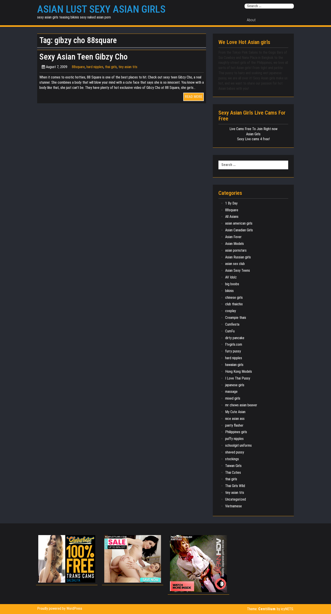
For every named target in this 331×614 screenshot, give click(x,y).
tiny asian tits (127, 67)
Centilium (267, 609)
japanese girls (234, 385)
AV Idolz (231, 277)
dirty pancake (234, 338)
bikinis (229, 291)
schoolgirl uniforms (238, 445)
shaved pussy (234, 452)
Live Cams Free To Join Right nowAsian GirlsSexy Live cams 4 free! (253, 134)
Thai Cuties (233, 472)
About (251, 20)
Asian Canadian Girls (239, 230)
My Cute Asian (235, 412)
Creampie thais (235, 317)
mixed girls (232, 398)
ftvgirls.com (233, 344)
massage (231, 391)
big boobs (232, 284)
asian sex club (235, 264)
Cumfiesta (232, 324)
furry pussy (233, 351)
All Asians (231, 216)
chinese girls (234, 297)
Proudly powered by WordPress (59, 608)
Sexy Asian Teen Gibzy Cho (83, 57)
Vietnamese (233, 506)
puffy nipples (234, 439)
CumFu (230, 331)
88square (78, 67)
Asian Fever (233, 237)
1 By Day (231, 203)
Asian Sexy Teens (237, 270)
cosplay (230, 311)
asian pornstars (236, 250)
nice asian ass (235, 418)
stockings (232, 459)
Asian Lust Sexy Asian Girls (101, 9)
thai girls (111, 67)
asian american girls (238, 223)
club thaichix (234, 304)
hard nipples (94, 67)
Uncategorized (235, 499)
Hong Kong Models (238, 371)
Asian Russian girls (238, 257)
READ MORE (193, 96)
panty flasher (234, 425)
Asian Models (234, 243)
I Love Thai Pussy (237, 378)
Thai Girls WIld (235, 486)
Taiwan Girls (233, 466)
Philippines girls (236, 432)
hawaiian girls (234, 365)
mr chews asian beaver (241, 405)
